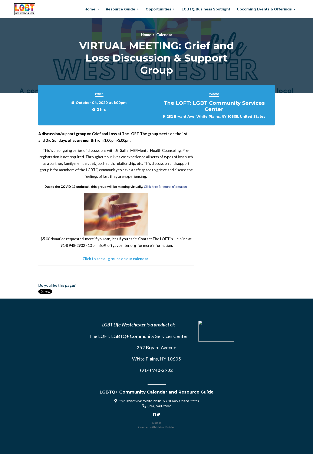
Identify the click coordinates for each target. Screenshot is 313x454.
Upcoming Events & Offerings (265, 9)
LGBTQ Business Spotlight (206, 9)
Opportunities (159, 9)
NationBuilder (165, 427)
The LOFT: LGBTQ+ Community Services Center (138, 336)
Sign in (156, 422)
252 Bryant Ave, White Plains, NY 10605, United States (216, 116)
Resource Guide (121, 9)
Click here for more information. (166, 186)
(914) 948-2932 (159, 406)
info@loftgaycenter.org (116, 245)
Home (90, 9)
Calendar (164, 34)
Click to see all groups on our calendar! (116, 258)
